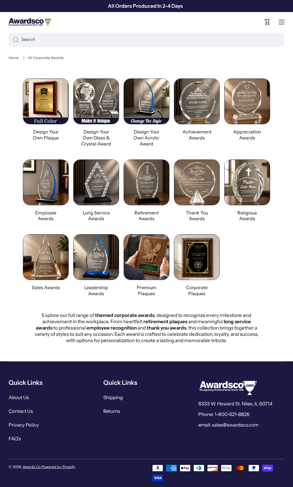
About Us (19, 397)
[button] (267, 22)
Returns (111, 411)
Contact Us (21, 411)
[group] (46, 109)
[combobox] (146, 40)
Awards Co (32, 467)
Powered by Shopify (58, 467)
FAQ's (15, 438)
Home (14, 58)
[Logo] (30, 22)
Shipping (113, 397)
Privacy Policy (24, 425)
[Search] (14, 40)
